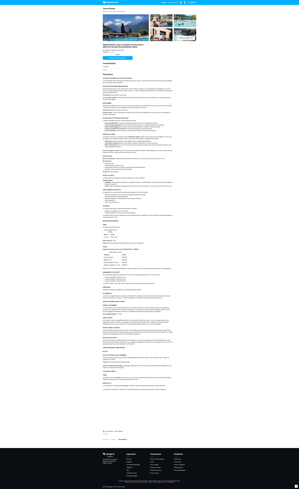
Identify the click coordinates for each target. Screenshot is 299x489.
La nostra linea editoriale (133, 464)
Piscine (152, 462)
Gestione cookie (178, 467)
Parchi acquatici (154, 464)
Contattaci (111, 52)
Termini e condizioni (179, 464)
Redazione (129, 467)
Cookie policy (177, 459)
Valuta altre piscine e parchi (118, 58)
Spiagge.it (164, 2)
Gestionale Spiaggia (131, 476)
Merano (113, 439)
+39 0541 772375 (153, 482)
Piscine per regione (155, 467)
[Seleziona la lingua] (184, 2)
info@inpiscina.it (160, 482)
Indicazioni (106, 434)
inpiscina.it (106, 439)
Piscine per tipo (154, 473)
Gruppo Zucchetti (107, 463)
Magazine (129, 462)
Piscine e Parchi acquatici (157, 459)
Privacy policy (177, 462)
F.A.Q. (127, 470)
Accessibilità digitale (179, 470)
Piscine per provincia (156, 470)
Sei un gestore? (173, 2)
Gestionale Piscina (131, 473)
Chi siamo (129, 459)
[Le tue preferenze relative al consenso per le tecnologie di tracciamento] (296, 486)
